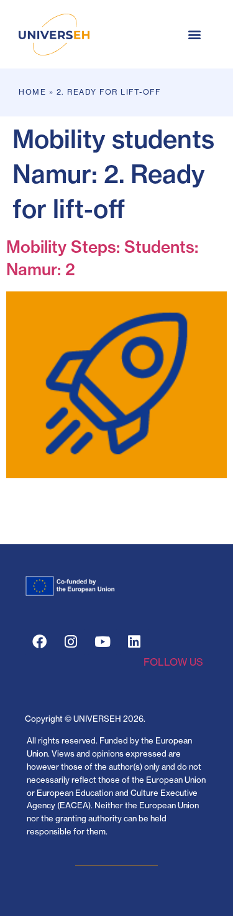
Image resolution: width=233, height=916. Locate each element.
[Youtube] (102, 642)
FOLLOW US (173, 662)
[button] (194, 34)
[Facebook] (39, 642)
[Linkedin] (134, 642)
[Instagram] (71, 642)
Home (32, 92)
